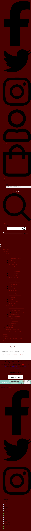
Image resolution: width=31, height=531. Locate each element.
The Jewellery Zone (13, 277)
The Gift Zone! (9, 305)
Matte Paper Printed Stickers (15, 331)
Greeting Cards (12, 323)
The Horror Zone (13, 275)
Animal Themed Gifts (14, 314)
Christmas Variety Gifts (14, 316)
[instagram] (17, 107)
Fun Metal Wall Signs (14, 318)
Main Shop (5, 251)
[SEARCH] (24, 228)
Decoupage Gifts (16, 310)
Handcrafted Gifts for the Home (16, 308)
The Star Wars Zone (13, 301)
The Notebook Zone (13, 288)
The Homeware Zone (14, 273)
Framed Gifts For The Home (18, 312)
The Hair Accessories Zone (15, 269)
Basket (9, 191)
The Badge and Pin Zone (15, 258)
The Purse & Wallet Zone (15, 295)
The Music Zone (12, 286)
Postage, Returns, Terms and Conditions (12, 338)
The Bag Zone (12, 260)
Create (9, 387)
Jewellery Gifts (12, 325)
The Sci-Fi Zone (12, 297)
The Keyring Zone (13, 280)
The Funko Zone (13, 267)
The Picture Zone (13, 290)
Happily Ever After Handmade (16, 256)
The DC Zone (12, 262)
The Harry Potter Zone (14, 271)
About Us (5, 334)
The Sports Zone (13, 299)
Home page (6, 249)
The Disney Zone (13, 264)
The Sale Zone (9, 327)
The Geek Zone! (9, 254)
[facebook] (17, 45)
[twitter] (17, 74)
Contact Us (5, 336)
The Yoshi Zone (12, 303)
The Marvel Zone (13, 284)
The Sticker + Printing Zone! (12, 329)
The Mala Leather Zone (14, 282)
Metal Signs (14, 292)
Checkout (18, 191)
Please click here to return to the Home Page (12, 354)
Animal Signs (15, 321)
